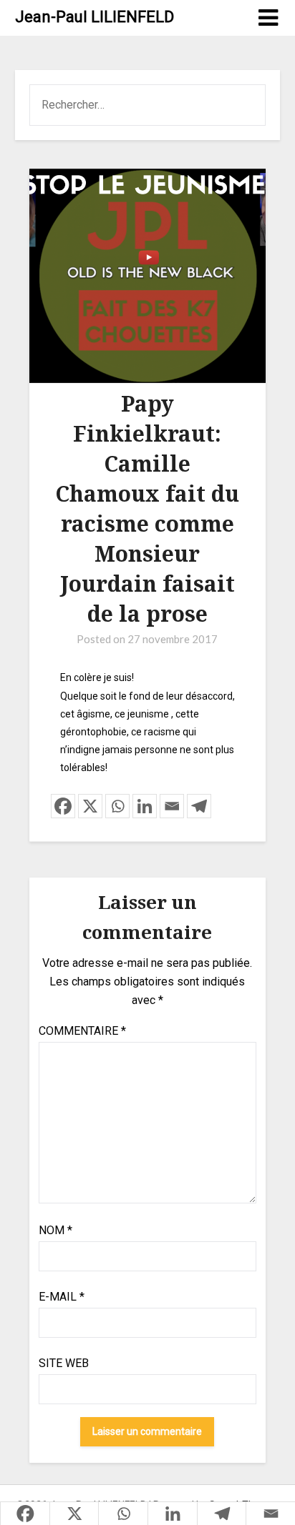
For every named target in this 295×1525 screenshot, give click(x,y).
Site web (64, 1363)
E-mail (61, 1296)
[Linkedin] (144, 806)
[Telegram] (199, 806)
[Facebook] (63, 806)
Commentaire (82, 1031)
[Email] (172, 806)
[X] (90, 806)
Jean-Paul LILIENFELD (94, 17)
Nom (55, 1230)
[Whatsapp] (117, 806)
